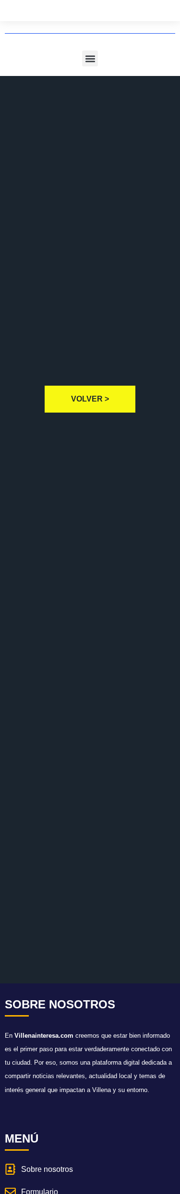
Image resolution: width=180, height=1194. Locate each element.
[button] (90, 58)
